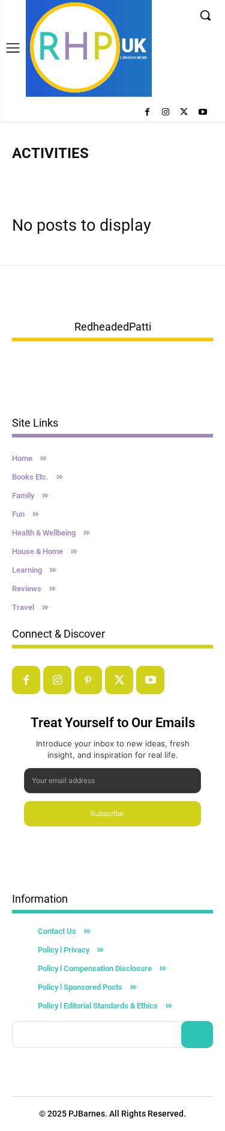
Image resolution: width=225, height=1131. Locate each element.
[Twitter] (184, 112)
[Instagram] (166, 112)
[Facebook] (147, 112)
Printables (142, 176)
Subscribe (107, 813)
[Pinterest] (88, 680)
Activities (30, 176)
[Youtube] (202, 112)
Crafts (66, 176)
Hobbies (101, 176)
